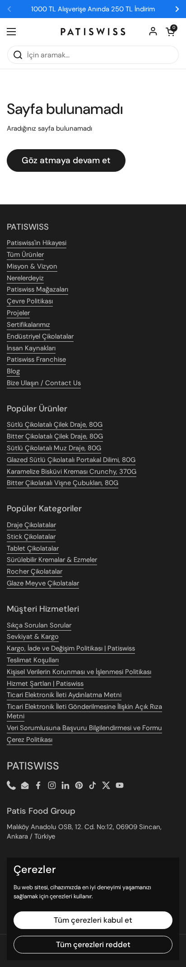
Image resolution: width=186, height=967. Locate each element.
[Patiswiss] (93, 32)
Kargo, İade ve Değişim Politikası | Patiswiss (71, 648)
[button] (170, 32)
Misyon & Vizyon (32, 266)
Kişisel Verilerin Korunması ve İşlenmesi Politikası (79, 671)
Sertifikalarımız (28, 324)
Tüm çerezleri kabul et (93, 920)
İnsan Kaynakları (31, 348)
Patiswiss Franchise (36, 359)
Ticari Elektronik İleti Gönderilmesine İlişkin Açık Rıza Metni (84, 711)
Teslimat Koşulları (33, 660)
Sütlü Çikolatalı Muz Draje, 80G (54, 448)
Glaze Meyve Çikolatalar (43, 583)
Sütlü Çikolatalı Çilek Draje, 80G (54, 424)
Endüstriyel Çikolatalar (40, 336)
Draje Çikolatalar (31, 524)
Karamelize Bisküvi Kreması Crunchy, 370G (71, 471)
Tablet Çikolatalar (33, 548)
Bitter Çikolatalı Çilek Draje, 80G (55, 436)
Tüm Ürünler (25, 254)
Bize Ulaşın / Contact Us (44, 382)
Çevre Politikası (30, 301)
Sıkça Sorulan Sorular (39, 625)
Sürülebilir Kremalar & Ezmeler (52, 559)
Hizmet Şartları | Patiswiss (45, 683)
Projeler (18, 312)
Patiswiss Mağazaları (37, 289)
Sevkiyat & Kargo (33, 636)
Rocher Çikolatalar (34, 571)
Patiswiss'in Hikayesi (36, 242)
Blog (13, 371)
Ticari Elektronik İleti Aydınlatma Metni (64, 694)
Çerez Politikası (29, 739)
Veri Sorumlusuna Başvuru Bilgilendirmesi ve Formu (84, 727)
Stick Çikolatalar (31, 536)
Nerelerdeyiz (25, 278)
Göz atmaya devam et (66, 160)
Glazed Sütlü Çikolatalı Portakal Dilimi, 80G (71, 459)
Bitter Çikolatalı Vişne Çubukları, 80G (62, 482)
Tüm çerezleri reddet (93, 944)
